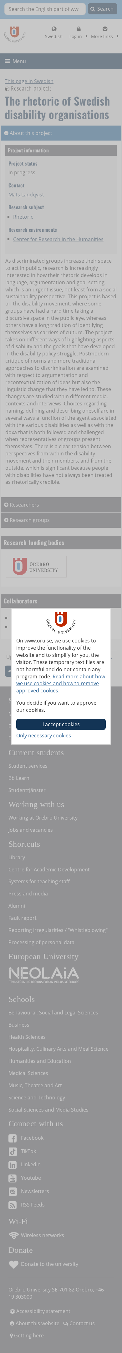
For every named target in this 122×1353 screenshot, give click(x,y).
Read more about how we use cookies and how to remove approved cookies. (60, 683)
